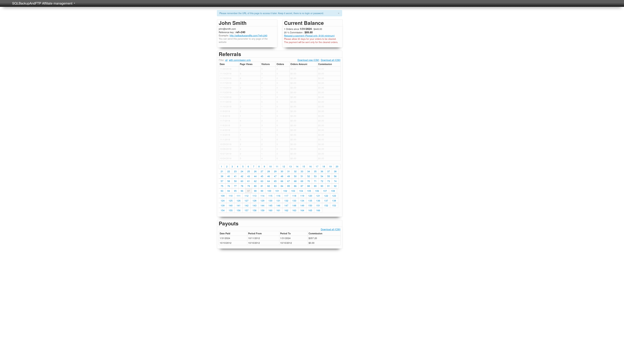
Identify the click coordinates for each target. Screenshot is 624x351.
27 (262, 171)
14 (297, 166)
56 (335, 176)
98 (255, 190)
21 (222, 171)
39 (222, 176)
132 (286, 200)
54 (322, 176)
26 (255, 171)
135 (310, 200)
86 (295, 186)
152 (326, 205)
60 (242, 181)
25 (248, 171)
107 (325, 190)
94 (228, 190)
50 (295, 176)
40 (228, 176)
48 (282, 176)
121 (318, 195)
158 (254, 210)
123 (334, 195)
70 (308, 181)
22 (228, 171)
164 (302, 210)
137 (326, 200)
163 (294, 210)
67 (288, 181)
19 (330, 166)
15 (303, 166)
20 (337, 166)
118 (294, 195)
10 (270, 166)
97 (248, 190)
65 (275, 181)
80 (255, 186)
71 (315, 181)
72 (322, 181)
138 (334, 200)
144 (262, 205)
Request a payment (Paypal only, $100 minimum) (309, 35)
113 (254, 195)
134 (302, 200)
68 (295, 181)
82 (268, 186)
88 (308, 186)
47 (275, 176)
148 (294, 205)
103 (293, 190)
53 (315, 176)
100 (269, 190)
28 (268, 171)
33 (302, 171)
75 (222, 186)
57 (222, 181)
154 (223, 210)
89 (315, 186)
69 (302, 181)
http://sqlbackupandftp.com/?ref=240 (248, 35)
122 (326, 195)
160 (270, 210)
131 (278, 200)
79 (248, 186)
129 (262, 200)
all (226, 60)
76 (228, 186)
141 (238, 205)
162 (286, 210)
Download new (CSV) (308, 60)
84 (282, 186)
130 (270, 200)
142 (246, 205)
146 (278, 205)
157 (246, 210)
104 (301, 190)
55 (328, 176)
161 (278, 210)
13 (290, 166)
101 (277, 190)
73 (328, 181)
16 (310, 166)
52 (308, 176)
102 (285, 190)
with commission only (240, 60)
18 (323, 166)
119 (302, 195)
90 (322, 186)
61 (248, 181)
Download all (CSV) (331, 60)
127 (246, 200)
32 (295, 171)
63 (262, 181)
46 (268, 176)
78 (242, 186)
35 (315, 171)
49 (288, 176)
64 (268, 181)
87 (302, 186)
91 (328, 186)
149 (302, 205)
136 (318, 200)
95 (235, 190)
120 (310, 195)
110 (231, 195)
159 (262, 210)
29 (275, 171)
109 (223, 195)
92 (335, 186)
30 (282, 171)
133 (294, 200)
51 (302, 176)
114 (262, 195)
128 (254, 200)
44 (255, 176)
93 (222, 190)
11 (277, 166)
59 (235, 181)
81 (262, 186)
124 (223, 200)
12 (283, 166)
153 (334, 205)
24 (242, 171)
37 (328, 171)
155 (231, 210)
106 (317, 190)
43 (248, 176)
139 (223, 205)
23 (235, 171)
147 (286, 205)
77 (235, 186)
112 (246, 195)
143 (254, 205)
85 (288, 186)
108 (333, 190)
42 (242, 176)
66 (282, 181)
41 (235, 176)
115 (270, 195)
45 (262, 176)
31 (288, 171)
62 (255, 181)
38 (335, 171)
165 (310, 210)
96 (242, 190)
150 (310, 205)
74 (335, 181)
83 (275, 186)
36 (322, 171)
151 (318, 205)
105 (309, 190)
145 (270, 205)
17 (317, 166)
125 (231, 200)
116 (278, 195)
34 (308, 171)
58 (228, 181)
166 (318, 210)
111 (238, 195)
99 (262, 190)
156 (238, 210)
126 (238, 200)
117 (286, 195)
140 (231, 205)
